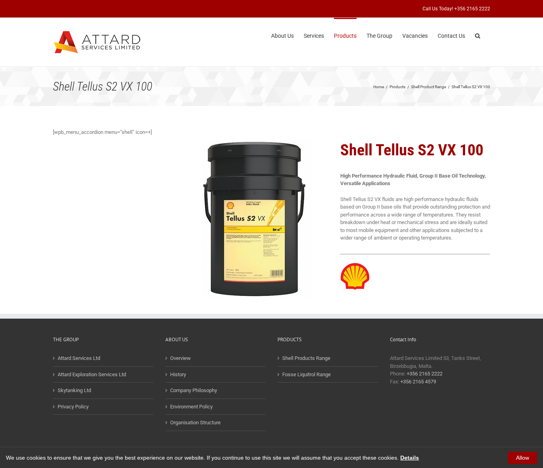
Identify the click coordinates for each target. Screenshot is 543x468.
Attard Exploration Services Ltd (92, 374)
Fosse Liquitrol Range (306, 374)
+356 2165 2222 (424, 374)
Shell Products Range (306, 358)
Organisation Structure (195, 422)
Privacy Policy (73, 407)
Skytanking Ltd (74, 390)
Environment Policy (191, 407)
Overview (180, 358)
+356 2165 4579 (418, 382)
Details (409, 457)
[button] (477, 35)
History (178, 374)
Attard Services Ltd (79, 358)
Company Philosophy (193, 390)
